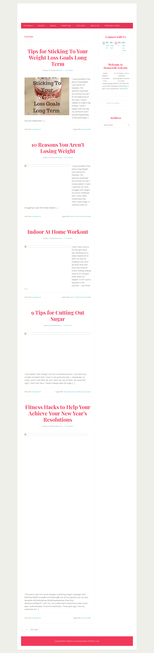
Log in (97, 641)
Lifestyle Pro (69, 641)
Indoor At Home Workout (57, 231)
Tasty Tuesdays (86, 392)
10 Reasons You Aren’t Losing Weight (57, 147)
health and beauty (80, 216)
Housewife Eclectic (77, 15)
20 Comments (69, 157)
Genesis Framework (81, 641)
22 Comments (69, 426)
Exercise (83, 129)
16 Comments (69, 70)
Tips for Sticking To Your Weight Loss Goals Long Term (58, 57)
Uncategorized (36, 129)
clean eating (67, 392)
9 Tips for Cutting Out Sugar (57, 315)
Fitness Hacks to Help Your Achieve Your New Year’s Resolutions (57, 413)
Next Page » (34, 630)
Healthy (88, 129)
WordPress (91, 641)
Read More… (124, 88)
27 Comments (68, 238)
